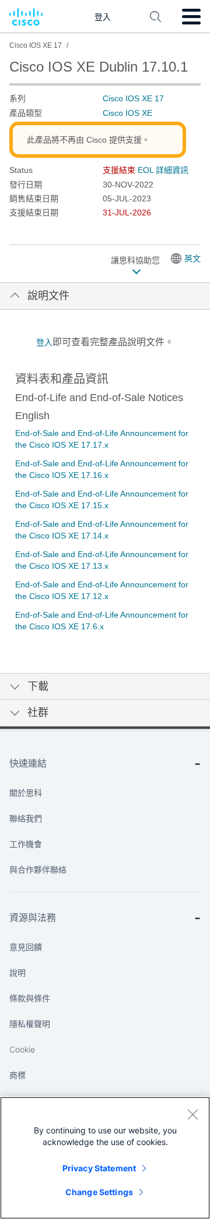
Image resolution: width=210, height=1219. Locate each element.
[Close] (192, 1114)
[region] (105, 1158)
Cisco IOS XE (127, 113)
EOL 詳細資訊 (163, 170)
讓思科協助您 (136, 260)
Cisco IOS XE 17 (133, 98)
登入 (44, 342)
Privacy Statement (99, 1168)
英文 (192, 258)
